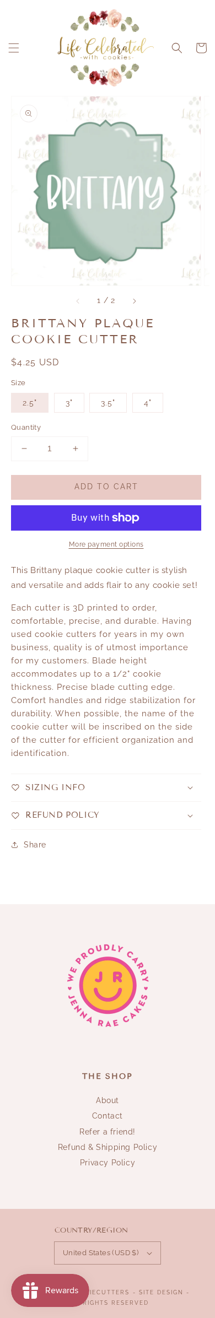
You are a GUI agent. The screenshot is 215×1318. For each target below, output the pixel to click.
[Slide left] (78, 301)
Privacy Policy (107, 1162)
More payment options (106, 544)
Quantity (26, 427)
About (107, 1100)
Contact (107, 1115)
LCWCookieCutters (91, 1292)
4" (148, 402)
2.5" (30, 402)
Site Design (161, 1292)
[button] (14, 48)
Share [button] (35, 844)
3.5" (108, 402)
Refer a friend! (107, 1131)
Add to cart (106, 486)
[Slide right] (134, 301)
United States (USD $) (100, 1253)
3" (69, 402)
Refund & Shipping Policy (107, 1147)
